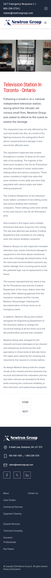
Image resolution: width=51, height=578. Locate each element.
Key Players (8, 549)
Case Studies (9, 500)
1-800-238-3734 (32, 455)
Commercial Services (13, 507)
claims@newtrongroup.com (18, 13)
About (6, 493)
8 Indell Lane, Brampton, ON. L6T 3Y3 (25, 447)
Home (25, 402)
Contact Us (33, 493)
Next (26, 411)
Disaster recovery (11, 524)
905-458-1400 (15, 455)
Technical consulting (12, 530)
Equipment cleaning (12, 513)
